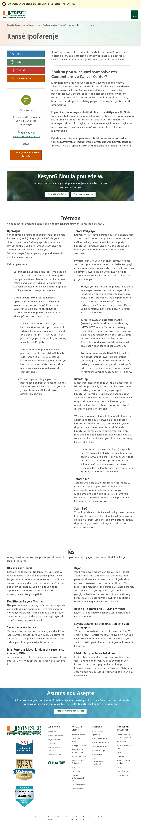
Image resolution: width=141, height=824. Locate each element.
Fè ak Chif (121, 752)
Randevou (52, 732)
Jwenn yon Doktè (55, 736)
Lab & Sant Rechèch (100, 743)
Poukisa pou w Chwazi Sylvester (124, 736)
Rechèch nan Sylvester (97, 733)
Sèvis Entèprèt (78, 767)
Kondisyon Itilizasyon (56, 817)
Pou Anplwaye (103, 817)
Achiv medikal (78, 789)
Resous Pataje (98, 751)
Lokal (19, 62)
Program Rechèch (99, 739)
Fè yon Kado (53, 744)
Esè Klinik (76, 771)
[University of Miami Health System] (15, 14)
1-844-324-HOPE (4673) (26, 136)
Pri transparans (78, 785)
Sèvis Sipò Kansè (76, 740)
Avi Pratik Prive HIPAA (89, 817)
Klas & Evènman (24, 79)
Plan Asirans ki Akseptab (54, 749)
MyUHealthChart (55, 755)
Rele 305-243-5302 (57, 194)
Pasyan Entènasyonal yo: (78, 778)
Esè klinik (20, 70)
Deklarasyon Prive (73, 817)
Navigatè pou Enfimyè (78, 762)
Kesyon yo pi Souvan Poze (77, 751)
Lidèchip (120, 756)
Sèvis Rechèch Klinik (100, 747)
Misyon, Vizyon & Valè (124, 747)
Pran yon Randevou (83, 194)
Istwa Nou (121, 742)
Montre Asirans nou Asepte (70, 711)
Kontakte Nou (123, 771)
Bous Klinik (97, 755)
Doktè (19, 54)
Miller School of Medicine (124, 762)
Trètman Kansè (78, 735)
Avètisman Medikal (40, 817)
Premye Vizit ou (79, 746)
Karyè (119, 767)
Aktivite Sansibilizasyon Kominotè (98, 761)
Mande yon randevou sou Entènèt (26, 155)
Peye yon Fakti (54, 740)
